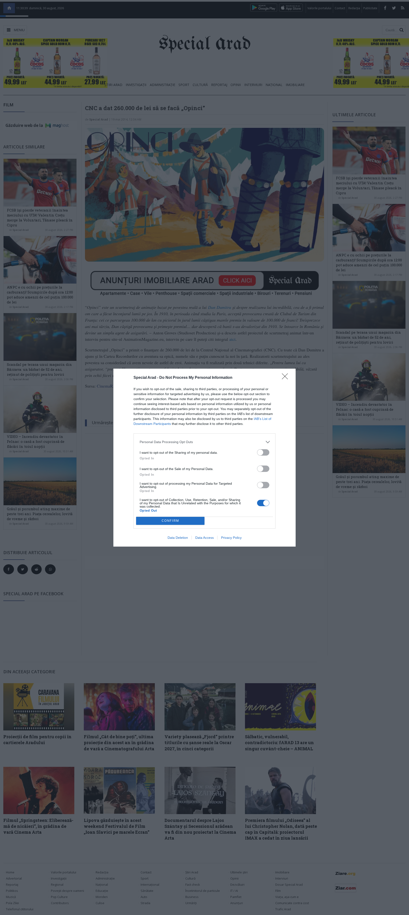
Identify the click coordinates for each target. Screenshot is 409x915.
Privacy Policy (231, 538)
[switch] (263, 452)
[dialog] (204, 458)
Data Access (204, 538)
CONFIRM (170, 520)
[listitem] (204, 442)
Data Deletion (178, 538)
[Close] (286, 377)
